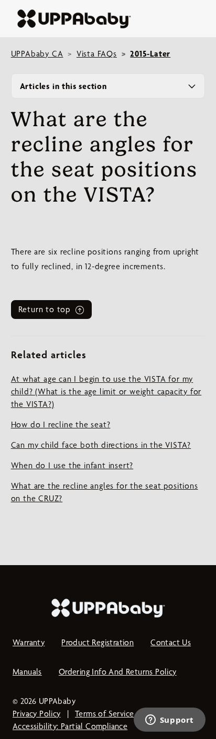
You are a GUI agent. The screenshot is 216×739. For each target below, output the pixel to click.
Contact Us (170, 642)
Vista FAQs (97, 54)
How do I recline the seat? (61, 424)
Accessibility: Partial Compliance (70, 726)
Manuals (27, 672)
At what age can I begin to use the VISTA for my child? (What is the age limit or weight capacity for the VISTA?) (106, 391)
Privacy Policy (37, 714)
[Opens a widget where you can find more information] (169, 721)
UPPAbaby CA (37, 54)
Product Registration (97, 642)
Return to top (45, 309)
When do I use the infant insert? (72, 465)
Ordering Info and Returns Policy (118, 672)
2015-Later (150, 54)
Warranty (29, 642)
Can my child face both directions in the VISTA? (101, 445)
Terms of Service (104, 714)
